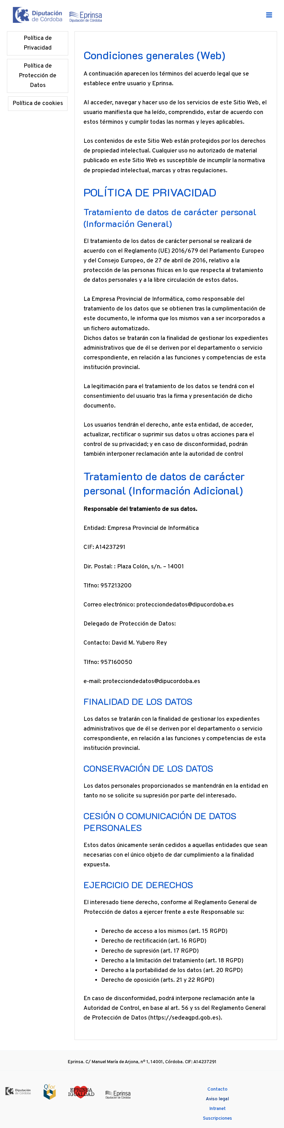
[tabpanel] (175, 535)
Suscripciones (217, 1118)
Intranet (217, 1109)
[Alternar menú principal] (269, 15)
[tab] (37, 43)
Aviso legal (217, 1099)
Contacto (217, 1089)
